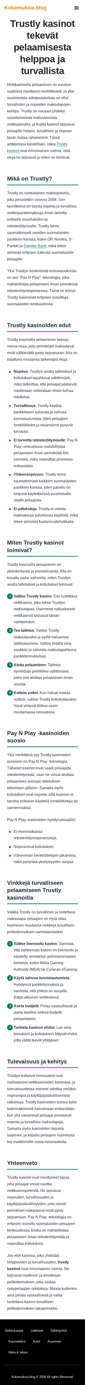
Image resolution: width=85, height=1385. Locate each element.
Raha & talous (18, 1352)
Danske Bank (35, 246)
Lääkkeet (37, 1330)
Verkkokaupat (14, 1330)
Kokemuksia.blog (25, 8)
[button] (76, 7)
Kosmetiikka (17, 1341)
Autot (36, 1341)
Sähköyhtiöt (59, 1330)
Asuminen (54, 1341)
